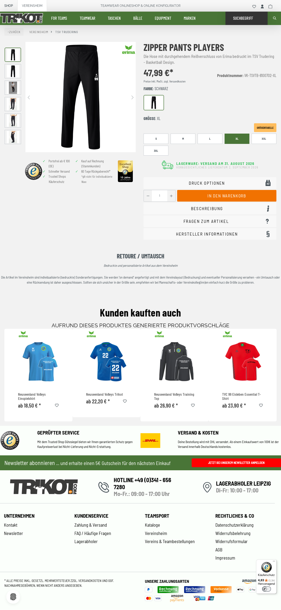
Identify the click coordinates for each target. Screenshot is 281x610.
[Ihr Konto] (262, 6)
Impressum (225, 557)
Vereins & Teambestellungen (170, 541)
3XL (156, 150)
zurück (15, 32)
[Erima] (129, 49)
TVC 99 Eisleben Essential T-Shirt (241, 396)
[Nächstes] (132, 97)
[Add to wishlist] (57, 405)
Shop (8, 5)
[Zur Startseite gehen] (21, 18)
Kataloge (152, 525)
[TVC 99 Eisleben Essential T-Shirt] (242, 361)
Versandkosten (90, 581)
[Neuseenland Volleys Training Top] (174, 361)
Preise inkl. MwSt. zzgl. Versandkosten (165, 81)
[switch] (266, 589)
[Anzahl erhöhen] (171, 196)
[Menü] (274, 562)
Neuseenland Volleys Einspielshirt (32, 396)
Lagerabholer (86, 541)
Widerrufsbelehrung (232, 533)
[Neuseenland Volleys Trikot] (106, 361)
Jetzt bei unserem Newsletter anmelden (236, 463)
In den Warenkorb (226, 195)
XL (237, 138)
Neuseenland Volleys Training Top (174, 396)
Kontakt (10, 525)
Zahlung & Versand (90, 525)
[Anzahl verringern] (148, 196)
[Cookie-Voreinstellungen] (13, 596)
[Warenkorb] (270, 6)
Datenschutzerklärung (234, 525)
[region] (70, 97)
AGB (218, 549)
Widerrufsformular (231, 541)
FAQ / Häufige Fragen (92, 533)
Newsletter (13, 533)
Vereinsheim (32, 5)
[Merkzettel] (254, 6)
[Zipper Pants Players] (80, 97)
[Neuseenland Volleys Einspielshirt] (38, 361)
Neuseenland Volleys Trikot (104, 394)
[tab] (210, 208)
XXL (264, 138)
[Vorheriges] (28, 97)
